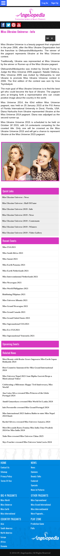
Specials (34, 485)
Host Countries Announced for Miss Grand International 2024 (27, 368)
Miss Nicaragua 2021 (12, 282)
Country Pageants (11, 519)
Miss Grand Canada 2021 (13, 312)
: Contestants (21, 221)
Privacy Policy (6, 476)
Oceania (4, 546)
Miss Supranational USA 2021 (15, 324)
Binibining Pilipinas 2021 (13, 294)
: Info (17, 209)
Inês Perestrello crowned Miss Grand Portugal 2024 (25, 407)
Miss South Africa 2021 (12, 253)
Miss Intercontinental (39, 509)
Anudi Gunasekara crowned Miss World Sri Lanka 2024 (27, 401)
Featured (34, 480)
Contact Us (5, 467)
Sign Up (54, 3)
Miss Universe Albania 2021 (15, 300)
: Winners (19, 227)
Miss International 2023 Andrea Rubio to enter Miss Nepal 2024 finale (28, 414)
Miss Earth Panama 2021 (13, 265)
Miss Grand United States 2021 (16, 318)
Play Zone (36, 519)
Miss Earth (5, 509)
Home (3, 463)
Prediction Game (37, 523)
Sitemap (4, 471)
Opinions (34, 471)
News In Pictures (37, 489)
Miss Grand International (41, 504)
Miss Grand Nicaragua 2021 (15, 306)
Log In (45, 3)
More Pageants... (37, 513)
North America (6, 532)
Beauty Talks (36, 476)
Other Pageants (39, 495)
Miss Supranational (38, 500)
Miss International (8, 513)
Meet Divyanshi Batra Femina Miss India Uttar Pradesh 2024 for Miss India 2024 (27, 429)
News (33, 463)
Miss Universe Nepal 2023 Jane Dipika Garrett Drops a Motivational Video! (27, 377)
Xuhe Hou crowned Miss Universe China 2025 (23, 436)
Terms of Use (6, 480)
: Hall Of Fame (19, 203)
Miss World (5, 500)
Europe (3, 537)
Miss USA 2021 (9, 247)
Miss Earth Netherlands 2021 (15, 271)
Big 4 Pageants (9, 495)
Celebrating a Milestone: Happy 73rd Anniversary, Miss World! (27, 385)
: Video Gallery (22, 233)
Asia (2, 523)
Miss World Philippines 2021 (15, 288)
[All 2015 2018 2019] (50, 38)
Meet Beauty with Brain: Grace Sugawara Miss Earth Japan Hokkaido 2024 (29, 360)
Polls (33, 528)
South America (6, 528)
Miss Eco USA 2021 (11, 330)
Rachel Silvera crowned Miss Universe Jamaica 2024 (26, 422)
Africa (3, 541)
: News (15, 197)
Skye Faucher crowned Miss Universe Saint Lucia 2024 (27, 442)
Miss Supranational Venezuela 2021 (18, 336)
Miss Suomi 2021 (10, 259)
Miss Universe (6, 504)
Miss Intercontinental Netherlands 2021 (20, 276)
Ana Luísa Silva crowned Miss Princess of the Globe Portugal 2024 (25, 394)
